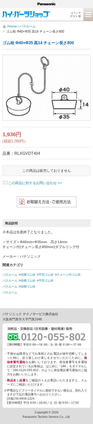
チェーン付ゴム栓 (69, 274)
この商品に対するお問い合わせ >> (35, 183)
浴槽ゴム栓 (28, 274)
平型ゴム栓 (46, 274)
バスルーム (9, 274)
